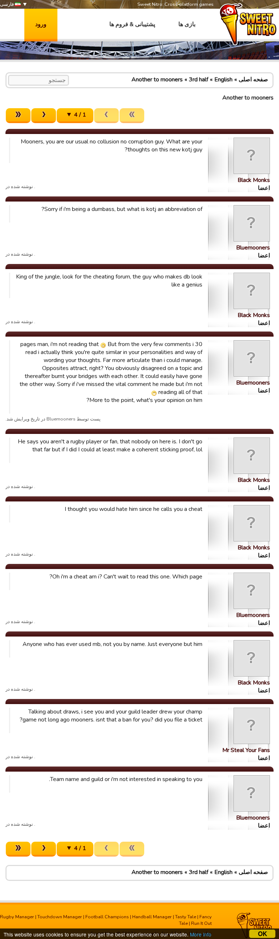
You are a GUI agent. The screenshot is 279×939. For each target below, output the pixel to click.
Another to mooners (157, 80)
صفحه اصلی (253, 80)
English (223, 80)
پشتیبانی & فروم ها (132, 24)
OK (262, 934)
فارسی (7, 4)
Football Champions (107, 917)
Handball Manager (152, 917)
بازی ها (186, 24)
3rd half (198, 80)
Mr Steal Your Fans (246, 750)
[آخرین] (18, 115)
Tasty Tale (185, 917)
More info (200, 934)
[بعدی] (43, 115)
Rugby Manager (17, 917)
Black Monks (254, 180)
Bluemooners (253, 248)
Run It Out (201, 923)
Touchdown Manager (59, 917)
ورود (40, 24)
